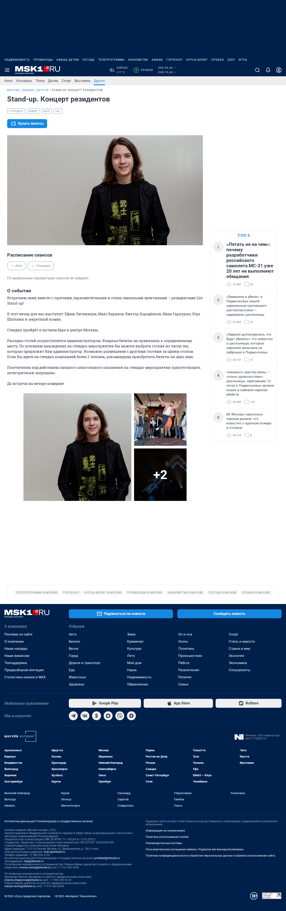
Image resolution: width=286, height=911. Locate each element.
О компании (14, 641)
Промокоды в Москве (144, 592)
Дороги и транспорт (84, 663)
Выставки (82, 81)
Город (73, 656)
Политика (186, 649)
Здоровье (76, 684)
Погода (88, 59)
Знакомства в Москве (185, 592)
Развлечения (188, 670)
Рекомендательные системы (164, 843)
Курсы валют (197, 59)
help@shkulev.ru (34, 861)
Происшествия (190, 656)
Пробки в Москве (256, 592)
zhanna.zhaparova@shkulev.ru (23, 880)
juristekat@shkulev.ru (107, 858)
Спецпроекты (239, 670)
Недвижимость (17, 59)
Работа (183, 663)
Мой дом (134, 663)
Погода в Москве (223, 592)
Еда (72, 670)
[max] (108, 715)
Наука (132, 670)
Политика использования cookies (167, 836)
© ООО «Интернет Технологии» (76, 896)
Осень (183, 641)
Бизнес (74, 641)
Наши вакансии (16, 656)
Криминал (135, 641)
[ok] (96, 715)
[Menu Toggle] (7, 70)
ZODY (231, 59)
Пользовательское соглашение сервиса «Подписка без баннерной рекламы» (195, 849)
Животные (77, 677)
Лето (131, 656)
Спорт (66, 81)
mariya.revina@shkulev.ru (34, 867)
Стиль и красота (242, 641)
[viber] (119, 715)
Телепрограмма (111, 59)
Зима (131, 634)
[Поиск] (257, 70)
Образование (137, 684)
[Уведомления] (268, 70)
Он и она (185, 634)
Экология (236, 656)
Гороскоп (174, 59)
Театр (40, 81)
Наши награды (16, 649)
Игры (243, 59)
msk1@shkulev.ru (54, 851)
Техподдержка (15, 663)
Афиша (157, 59)
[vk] (84, 715)
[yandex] (131, 715)
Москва (13, 90)
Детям (53, 81)
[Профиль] (278, 70)
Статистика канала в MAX (25, 677)
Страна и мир (239, 649)
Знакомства (138, 59)
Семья (183, 684)
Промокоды (43, 59)
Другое (99, 81)
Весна (73, 649)
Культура (134, 649)
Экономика (238, 663)
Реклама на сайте (18, 634)
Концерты (24, 81)
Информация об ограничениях (165, 830)
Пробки (217, 59)
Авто (73, 634)
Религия (184, 677)
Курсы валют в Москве (103, 592)
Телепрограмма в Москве (37, 592)
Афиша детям (68, 59)
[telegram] (73, 715)
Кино (8, 81)
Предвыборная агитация (24, 670)
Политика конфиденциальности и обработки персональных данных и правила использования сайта (210, 855)
